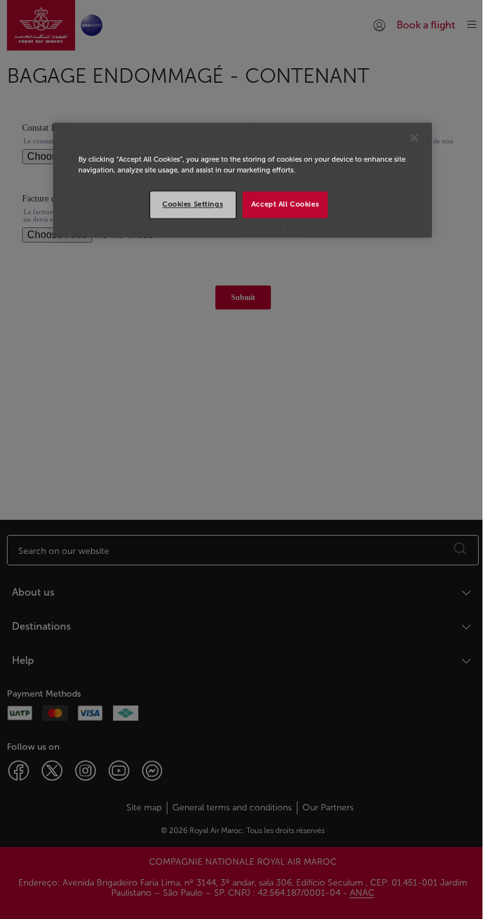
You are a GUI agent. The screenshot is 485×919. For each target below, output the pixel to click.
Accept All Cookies (285, 204)
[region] (242, 180)
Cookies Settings (192, 204)
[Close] (414, 138)
